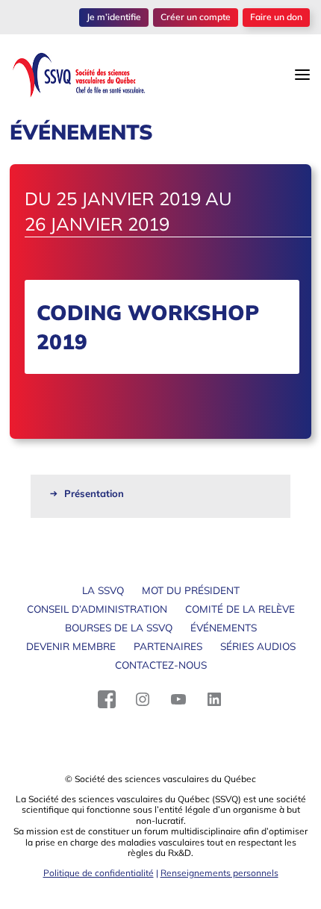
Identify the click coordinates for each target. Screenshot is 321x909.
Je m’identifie (114, 16)
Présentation (94, 493)
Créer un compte (195, 16)
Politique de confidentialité (98, 872)
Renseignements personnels (219, 872)
